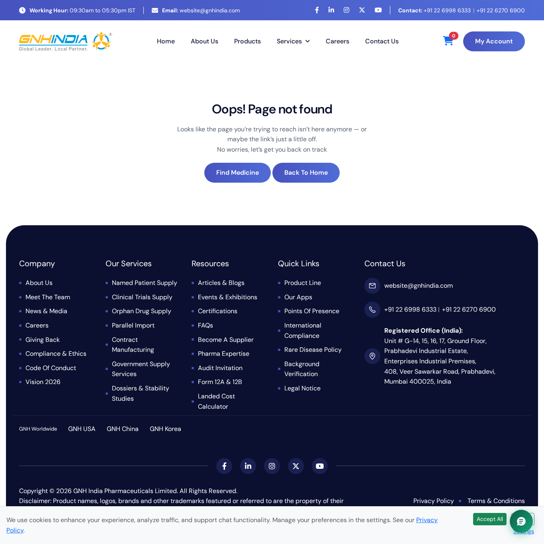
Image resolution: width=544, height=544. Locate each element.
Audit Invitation (220, 368)
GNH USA (82, 429)
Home (166, 41)
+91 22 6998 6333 (434, 10)
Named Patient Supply (144, 283)
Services (289, 41)
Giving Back (42, 339)
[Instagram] (346, 10)
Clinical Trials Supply (142, 297)
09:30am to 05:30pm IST (82, 10)
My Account (494, 41)
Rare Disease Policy (313, 349)
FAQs (205, 325)
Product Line (302, 283)
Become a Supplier (226, 339)
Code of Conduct (50, 368)
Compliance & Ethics (55, 353)
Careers (337, 41)
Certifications (217, 311)
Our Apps (298, 297)
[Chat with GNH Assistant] (521, 521)
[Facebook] (317, 10)
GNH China (123, 429)
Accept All (490, 519)
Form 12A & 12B (220, 382)
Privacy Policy (433, 501)
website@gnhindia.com (201, 10)
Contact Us (382, 41)
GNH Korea (165, 429)
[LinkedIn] (331, 10)
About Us (204, 41)
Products (247, 41)
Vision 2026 (43, 382)
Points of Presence (311, 311)
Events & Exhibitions (227, 297)
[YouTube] (378, 10)
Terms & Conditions (496, 501)
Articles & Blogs (221, 283)
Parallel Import (133, 325)
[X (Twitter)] (362, 10)
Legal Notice (302, 388)
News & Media (46, 311)
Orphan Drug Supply (141, 311)
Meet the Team (47, 297)
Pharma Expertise (223, 353)
